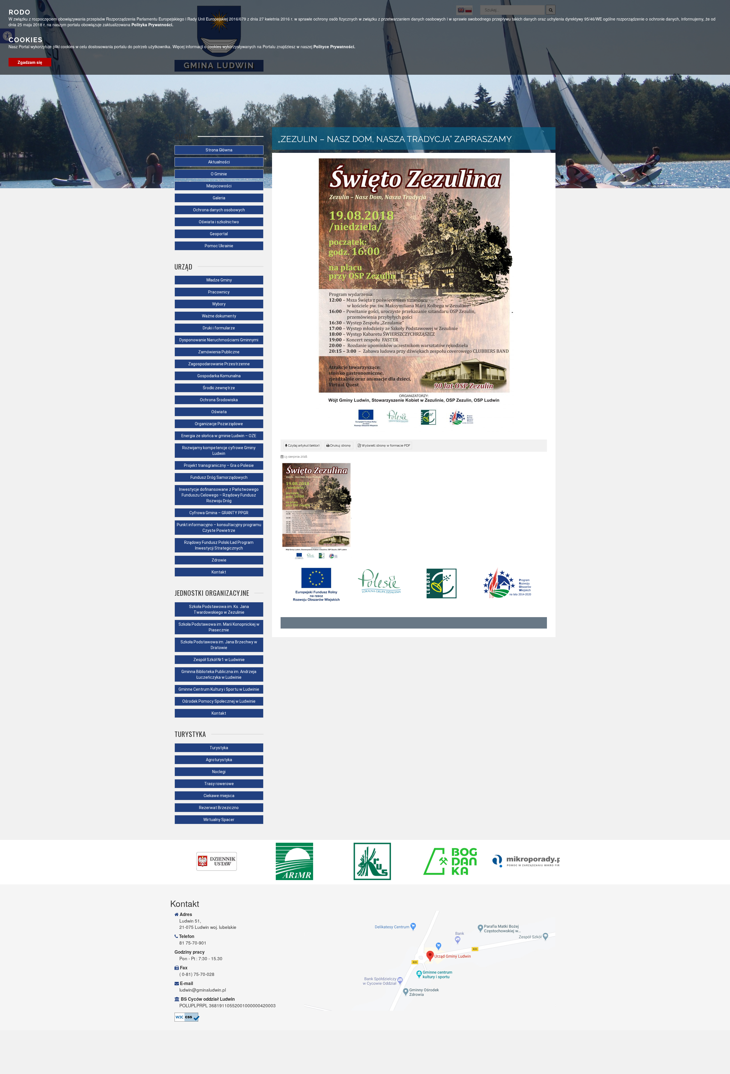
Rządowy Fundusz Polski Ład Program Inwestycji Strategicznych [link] (219, 545)
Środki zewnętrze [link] (219, 388)
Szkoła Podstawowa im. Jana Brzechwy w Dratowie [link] (219, 645)
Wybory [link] (219, 304)
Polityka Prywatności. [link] (152, 24)
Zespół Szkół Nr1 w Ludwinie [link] (219, 659)
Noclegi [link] (219, 771)
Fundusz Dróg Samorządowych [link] (219, 477)
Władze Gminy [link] (219, 280)
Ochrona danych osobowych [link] (219, 210)
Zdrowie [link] (219, 560)
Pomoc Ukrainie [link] (219, 246)
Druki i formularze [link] (219, 328)
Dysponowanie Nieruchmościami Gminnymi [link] (218, 340)
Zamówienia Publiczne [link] (219, 352)
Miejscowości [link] (219, 186)
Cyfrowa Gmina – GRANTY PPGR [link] (218, 512)
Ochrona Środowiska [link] (219, 400)
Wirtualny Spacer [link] (218, 819)
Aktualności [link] (219, 162)
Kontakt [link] (219, 572)
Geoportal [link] (219, 234)
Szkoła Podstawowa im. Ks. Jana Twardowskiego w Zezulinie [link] (219, 609)
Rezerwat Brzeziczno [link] (219, 807)
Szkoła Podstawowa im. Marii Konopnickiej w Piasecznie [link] (219, 627)
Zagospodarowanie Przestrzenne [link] (219, 364)
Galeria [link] (219, 198)
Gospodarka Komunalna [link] (219, 376)
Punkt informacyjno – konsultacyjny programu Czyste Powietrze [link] (219, 527)
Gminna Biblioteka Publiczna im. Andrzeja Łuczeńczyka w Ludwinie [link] (218, 674)
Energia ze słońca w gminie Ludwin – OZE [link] (218, 435)
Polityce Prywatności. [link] (334, 46)
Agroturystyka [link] (219, 759)
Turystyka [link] (219, 747)
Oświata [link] (219, 412)
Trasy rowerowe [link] (219, 783)
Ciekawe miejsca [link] (219, 795)
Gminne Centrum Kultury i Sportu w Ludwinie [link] (219, 689)
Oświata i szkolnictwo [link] (219, 222)
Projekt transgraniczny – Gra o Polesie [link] (219, 465)
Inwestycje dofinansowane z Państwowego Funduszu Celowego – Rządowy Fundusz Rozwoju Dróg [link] (219, 495)
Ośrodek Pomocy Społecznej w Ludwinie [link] (219, 701)
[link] (339, 445)
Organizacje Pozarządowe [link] (219, 424)
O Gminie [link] (219, 174)
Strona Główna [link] (219, 150)
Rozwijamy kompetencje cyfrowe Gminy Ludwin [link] (219, 450)
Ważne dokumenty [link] (219, 316)
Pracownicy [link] (219, 292)
